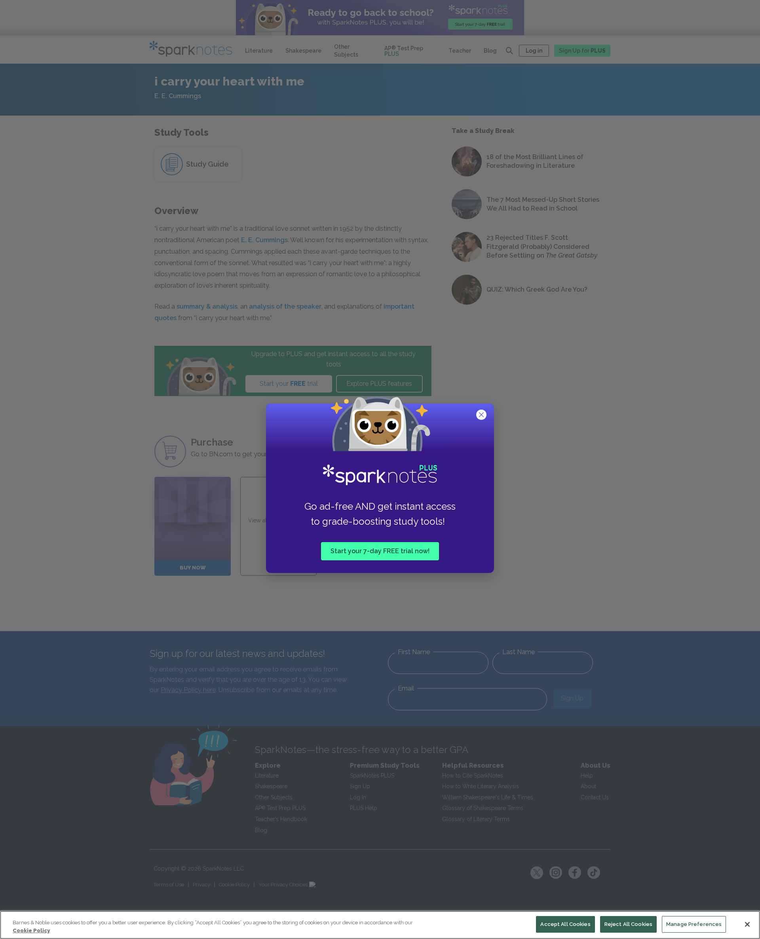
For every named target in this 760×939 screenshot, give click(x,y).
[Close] (747, 924)
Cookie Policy (31, 930)
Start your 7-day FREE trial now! (380, 551)
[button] (482, 415)
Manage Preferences (694, 924)
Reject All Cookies (628, 924)
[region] (380, 925)
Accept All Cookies (565, 924)
